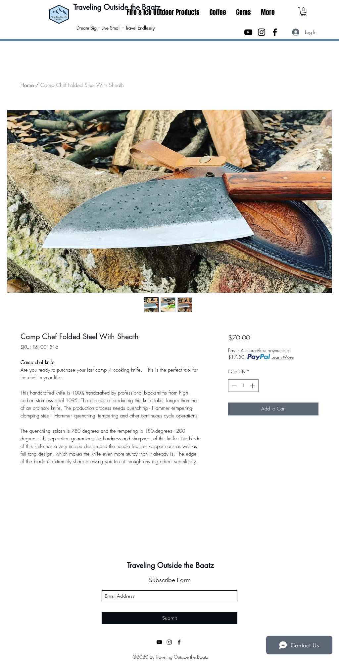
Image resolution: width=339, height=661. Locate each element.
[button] (243, 12)
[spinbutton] (243, 386)
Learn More (282, 357)
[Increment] (253, 386)
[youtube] (248, 32)
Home (27, 85)
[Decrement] (233, 386)
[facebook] (275, 32)
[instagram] (261, 32)
